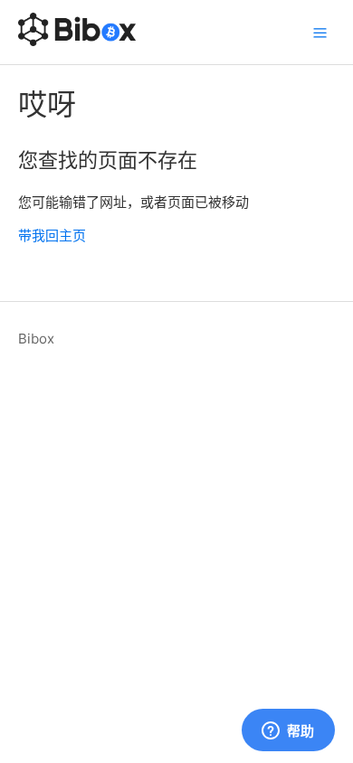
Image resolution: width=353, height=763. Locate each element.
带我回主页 (52, 235)
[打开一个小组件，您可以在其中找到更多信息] (288, 731)
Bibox (36, 338)
